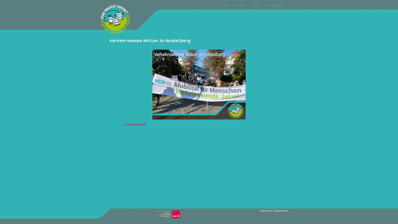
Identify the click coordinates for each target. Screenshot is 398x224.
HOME (226, 5)
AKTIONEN (239, 5)
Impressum (266, 211)
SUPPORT (257, 5)
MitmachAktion (275, 5)
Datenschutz (281, 211)
